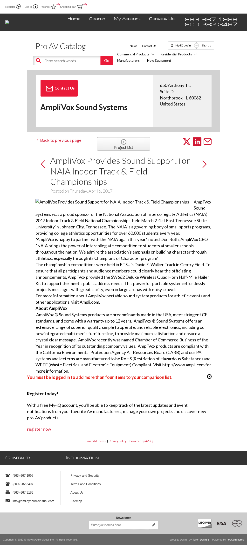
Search (97, 19)
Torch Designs (201, 539)
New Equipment (159, 60)
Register (10, 6)
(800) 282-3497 (23, 484)
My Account (127, 19)
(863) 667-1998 (23, 475)
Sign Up (206, 45)
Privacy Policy (117, 441)
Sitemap (76, 501)
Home (74, 19)
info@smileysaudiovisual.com (33, 501)
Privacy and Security (85, 475)
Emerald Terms (96, 441)
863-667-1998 (211, 19)
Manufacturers (128, 60)
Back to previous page (60, 140)
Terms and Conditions (85, 484)
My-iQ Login (183, 45)
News (133, 46)
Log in (28, 6)
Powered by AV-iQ (141, 441)
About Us (76, 492)
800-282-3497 (211, 24)
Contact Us (162, 19)
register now (39, 429)
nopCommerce (235, 539)
